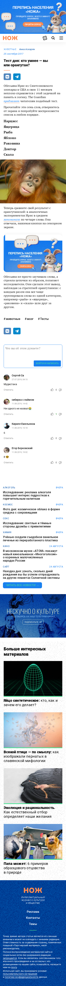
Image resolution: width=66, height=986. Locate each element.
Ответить (8, 390)
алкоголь (9, 487)
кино (6, 546)
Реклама (33, 911)
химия (7, 532)
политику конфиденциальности (21, 977)
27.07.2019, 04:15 (19, 379)
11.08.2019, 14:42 (19, 403)
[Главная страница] (10, 38)
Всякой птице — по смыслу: (31, 756)
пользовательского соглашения (20, 974)
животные (10, 49)
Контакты (33, 917)
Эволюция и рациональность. (29, 812)
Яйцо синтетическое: (31, 702)
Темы (33, 924)
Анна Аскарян (27, 49)
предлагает (12, 101)
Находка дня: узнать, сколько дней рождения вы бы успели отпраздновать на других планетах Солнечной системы (31, 574)
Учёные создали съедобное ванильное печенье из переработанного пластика (30, 538)
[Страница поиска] (53, 38)
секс (6, 518)
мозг (30, 319)
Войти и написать (47, 363)
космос (8, 504)
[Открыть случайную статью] (45, 38)
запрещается (10, 958)
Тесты (44, 319)
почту (14, 967)
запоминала (12, 219)
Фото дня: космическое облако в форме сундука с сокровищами (31, 511)
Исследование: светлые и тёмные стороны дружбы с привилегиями (27, 525)
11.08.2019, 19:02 (19, 452)
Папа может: (26, 868)
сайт (6, 566)
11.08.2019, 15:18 (19, 428)
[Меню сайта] (61, 38)
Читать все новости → (22, 585)
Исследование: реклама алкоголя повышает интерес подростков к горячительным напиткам (27, 495)
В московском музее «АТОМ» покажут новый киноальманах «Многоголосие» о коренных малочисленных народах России (30, 555)
